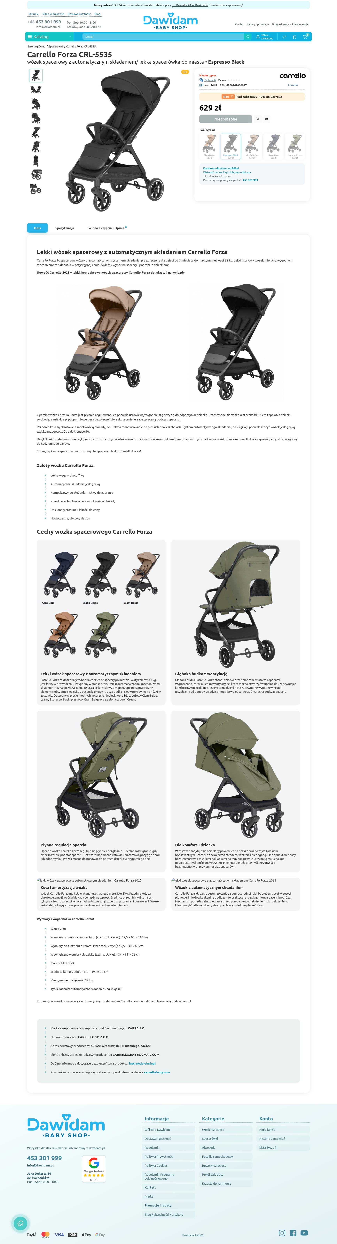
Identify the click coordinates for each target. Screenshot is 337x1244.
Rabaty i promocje (258, 24)
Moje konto (267, 1129)
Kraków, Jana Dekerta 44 (84, 27)
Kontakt (150, 1187)
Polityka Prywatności (159, 1156)
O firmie (34, 13)
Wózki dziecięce (213, 1129)
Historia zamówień (272, 1138)
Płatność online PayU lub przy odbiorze (227, 172)
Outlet (239, 24)
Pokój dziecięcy (212, 1174)
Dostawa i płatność (79, 13)
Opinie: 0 (210, 80)
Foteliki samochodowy (217, 1156)
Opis (37, 228)
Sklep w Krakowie (53, 13)
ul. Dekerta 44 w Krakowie (190, 5)
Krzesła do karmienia (216, 1183)
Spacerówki (210, 1138)
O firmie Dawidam (157, 1129)
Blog (97, 13)
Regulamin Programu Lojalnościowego (159, 1176)
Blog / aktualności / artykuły (164, 1214)
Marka (149, 1196)
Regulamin (152, 1147)
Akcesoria (209, 1147)
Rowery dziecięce (214, 1165)
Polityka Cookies (156, 1165)
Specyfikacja (64, 228)
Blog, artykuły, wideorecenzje (290, 24)
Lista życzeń (267, 1147)
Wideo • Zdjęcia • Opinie (108, 227)
